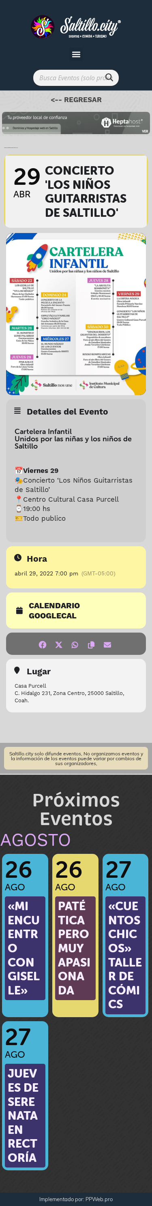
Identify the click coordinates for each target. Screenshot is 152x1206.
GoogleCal (53, 616)
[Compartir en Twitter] (59, 644)
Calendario (54, 606)
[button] (76, 54)
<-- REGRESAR (76, 100)
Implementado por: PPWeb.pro (76, 1199)
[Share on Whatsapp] (75, 644)
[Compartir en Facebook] (43, 644)
